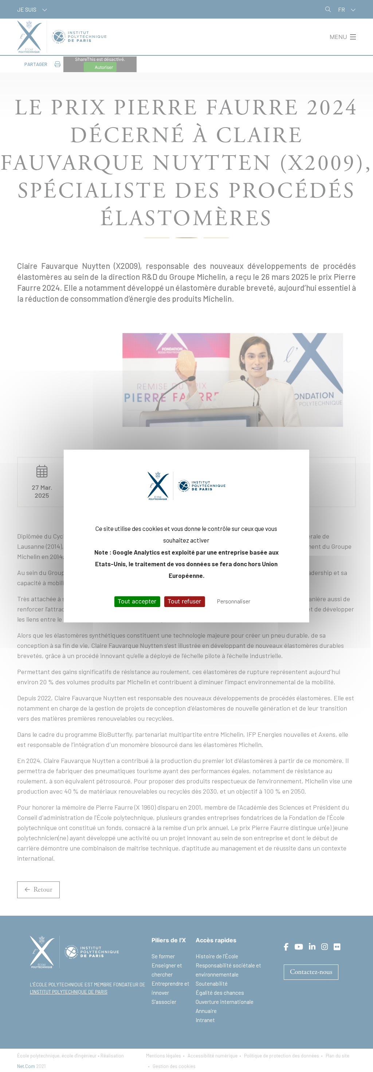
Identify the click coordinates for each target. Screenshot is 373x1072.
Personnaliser (233, 601)
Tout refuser (184, 601)
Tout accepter (137, 601)
